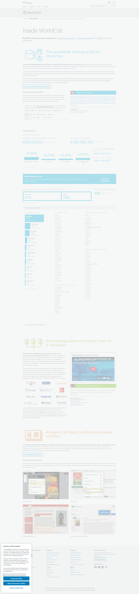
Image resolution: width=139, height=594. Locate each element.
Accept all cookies (16, 578)
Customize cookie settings (16, 588)
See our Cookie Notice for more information (14, 574)
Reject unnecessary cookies (16, 583)
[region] (16, 568)
